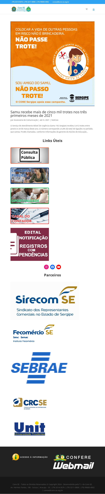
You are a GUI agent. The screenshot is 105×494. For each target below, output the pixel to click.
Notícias (54, 120)
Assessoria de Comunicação (26, 120)
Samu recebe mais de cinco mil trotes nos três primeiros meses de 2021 (48, 113)
